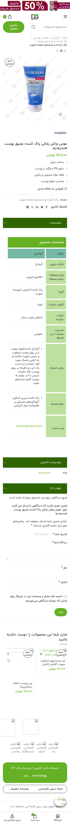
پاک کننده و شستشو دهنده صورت (48, 45)
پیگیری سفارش (14, 27)
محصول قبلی (65, 51)
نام (64, 568)
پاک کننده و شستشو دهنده (52, 41)
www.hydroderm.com (29, 426)
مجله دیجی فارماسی (50, 789)
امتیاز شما (60, 534)
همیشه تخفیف (19, 789)
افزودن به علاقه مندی (50, 189)
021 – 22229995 (35, 776)
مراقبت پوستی (41, 38)
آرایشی (56, 38)
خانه (65, 38)
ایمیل (63, 582)
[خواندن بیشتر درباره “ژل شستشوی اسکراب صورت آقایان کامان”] (41, 653)
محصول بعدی (57, 51)
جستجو (33, 27)
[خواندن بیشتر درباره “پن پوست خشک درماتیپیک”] (8, 653)
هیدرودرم (44, 472)
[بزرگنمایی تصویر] (60, 114)
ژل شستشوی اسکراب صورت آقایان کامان (52, 662)
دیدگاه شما (59, 542)
